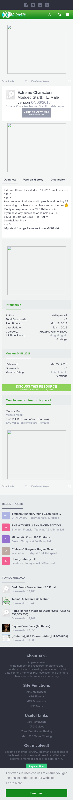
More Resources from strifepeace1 (28, 400)
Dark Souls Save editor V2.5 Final (34, 587)
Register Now (36, 766)
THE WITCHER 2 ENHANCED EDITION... (37, 525)
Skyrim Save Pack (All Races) (31, 626)
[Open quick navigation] (69, 81)
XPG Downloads (36, 701)
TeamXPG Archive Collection (30, 598)
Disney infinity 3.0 (24, 559)
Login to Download (36, 113)
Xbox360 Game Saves (53, 331)
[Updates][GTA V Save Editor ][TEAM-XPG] (40, 636)
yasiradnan (18, 553)
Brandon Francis (22, 529)
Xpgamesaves (36, 662)
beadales (17, 563)
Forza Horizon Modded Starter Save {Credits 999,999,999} (41, 612)
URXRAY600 (19, 517)
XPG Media (37, 706)
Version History (33, 179)
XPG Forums (37, 696)
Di (6, 539)
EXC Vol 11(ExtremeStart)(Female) (27, 419)
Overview (10, 179)
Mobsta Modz (14, 411)
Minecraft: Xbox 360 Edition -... (32, 537)
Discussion (58, 179)
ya (6, 551)
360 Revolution (36, 721)
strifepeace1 (59, 315)
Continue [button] (36, 793)
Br (5, 527)
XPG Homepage (36, 691)
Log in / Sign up (49, 14)
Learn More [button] (14, 783)
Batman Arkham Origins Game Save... (36, 513)
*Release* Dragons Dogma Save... (34, 549)
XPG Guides (36, 726)
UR (5, 515)
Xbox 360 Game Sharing (36, 736)
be (5, 561)
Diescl (15, 541)
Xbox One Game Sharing (36, 731)
